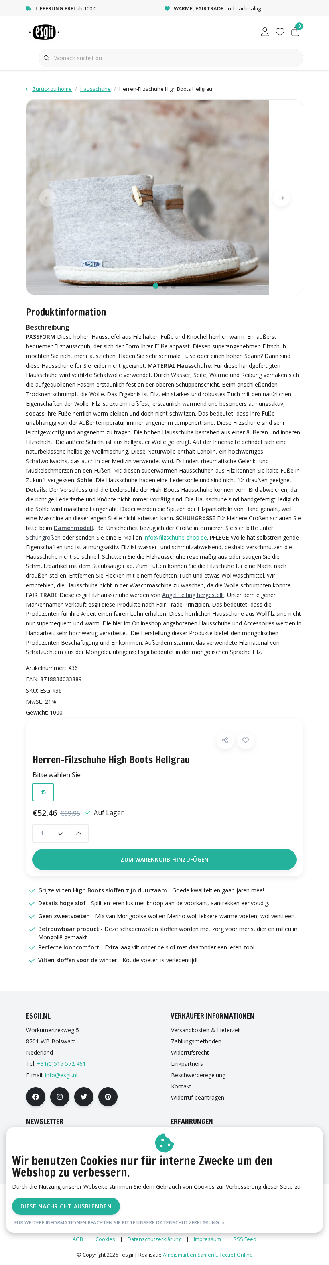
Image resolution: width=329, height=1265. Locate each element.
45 (43, 792)
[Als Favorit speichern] (245, 740)
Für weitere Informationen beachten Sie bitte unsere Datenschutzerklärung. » (119, 1222)
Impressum (207, 1239)
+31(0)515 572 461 (61, 1063)
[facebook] (35, 1096)
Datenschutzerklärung (154, 1239)
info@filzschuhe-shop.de (175, 537)
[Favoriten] (280, 32)
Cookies (105, 1239)
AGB (78, 1239)
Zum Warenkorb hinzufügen (164, 859)
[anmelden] (264, 32)
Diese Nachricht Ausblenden (66, 1206)
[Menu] (29, 58)
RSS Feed (245, 1239)
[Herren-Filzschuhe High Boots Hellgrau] (164, 197)
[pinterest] (108, 1096)
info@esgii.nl (61, 1075)
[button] (225, 740)
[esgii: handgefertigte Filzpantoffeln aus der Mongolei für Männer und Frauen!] (51, 31)
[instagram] (59, 1096)
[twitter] (83, 1096)
